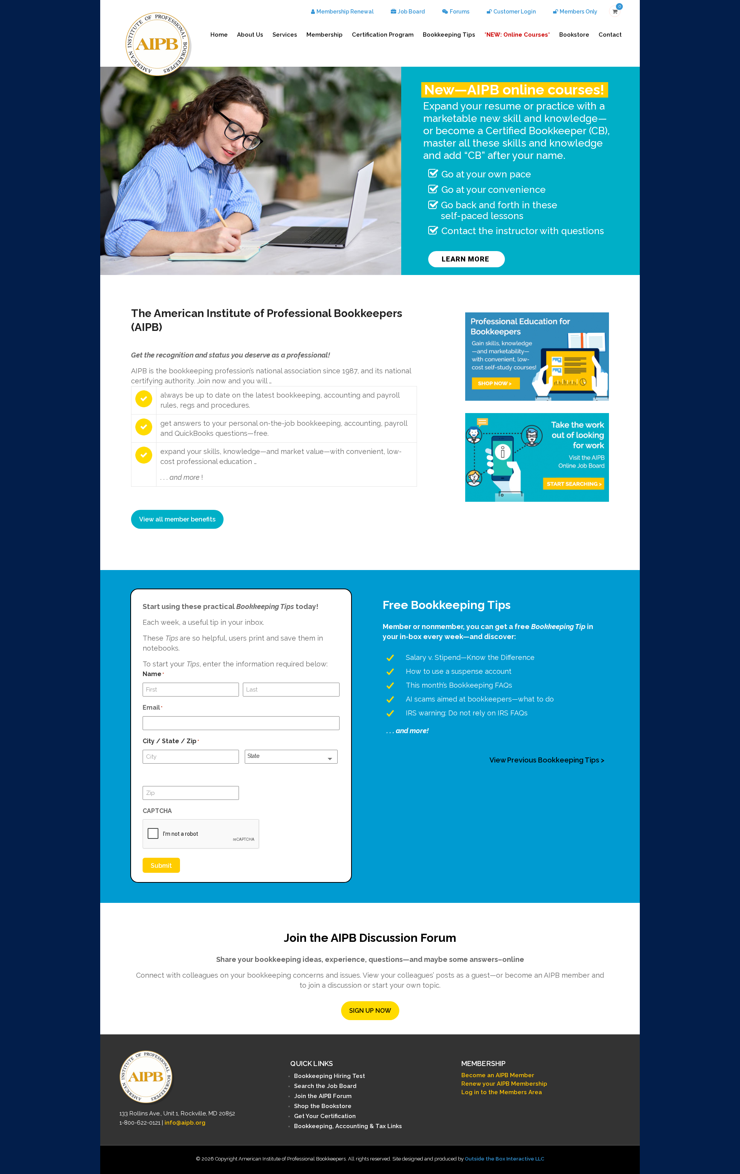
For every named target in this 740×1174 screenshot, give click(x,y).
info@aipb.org (185, 1122)
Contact (610, 34)
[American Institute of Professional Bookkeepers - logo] (158, 44)
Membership (324, 34)
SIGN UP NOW (370, 1010)
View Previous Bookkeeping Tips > (546, 760)
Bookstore (574, 34)
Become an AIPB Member (497, 1075)
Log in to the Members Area (501, 1092)
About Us (250, 34)
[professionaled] (537, 356)
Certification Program (383, 34)
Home (219, 34)
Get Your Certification (325, 1116)
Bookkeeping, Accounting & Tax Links (348, 1126)
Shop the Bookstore (323, 1106)
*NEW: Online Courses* (517, 34)
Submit (161, 865)
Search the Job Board (325, 1086)
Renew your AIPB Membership (504, 1083)
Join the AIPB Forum (323, 1096)
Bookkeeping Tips (449, 34)
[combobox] (291, 757)
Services (284, 34)
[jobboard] (537, 457)
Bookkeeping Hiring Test (329, 1076)
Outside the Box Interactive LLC (504, 1159)
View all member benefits (177, 519)
